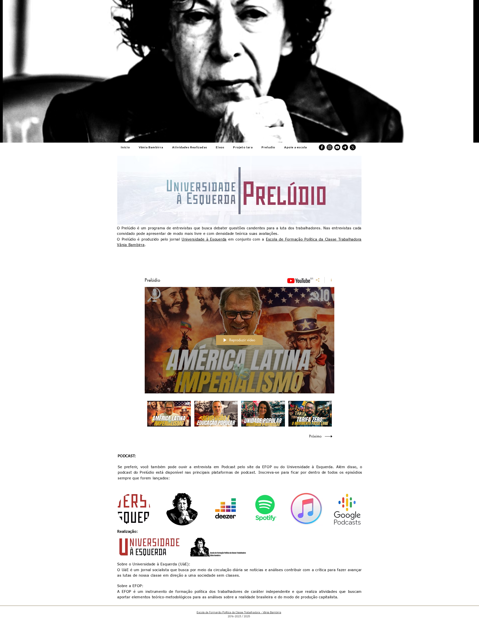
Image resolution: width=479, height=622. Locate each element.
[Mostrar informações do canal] (329, 280)
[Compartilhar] (318, 280)
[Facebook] (322, 147)
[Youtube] (337, 147)
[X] (353, 147)
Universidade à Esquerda (204, 239)
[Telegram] (345, 147)
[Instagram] (330, 147)
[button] (220, 147)
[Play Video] (169, 414)
